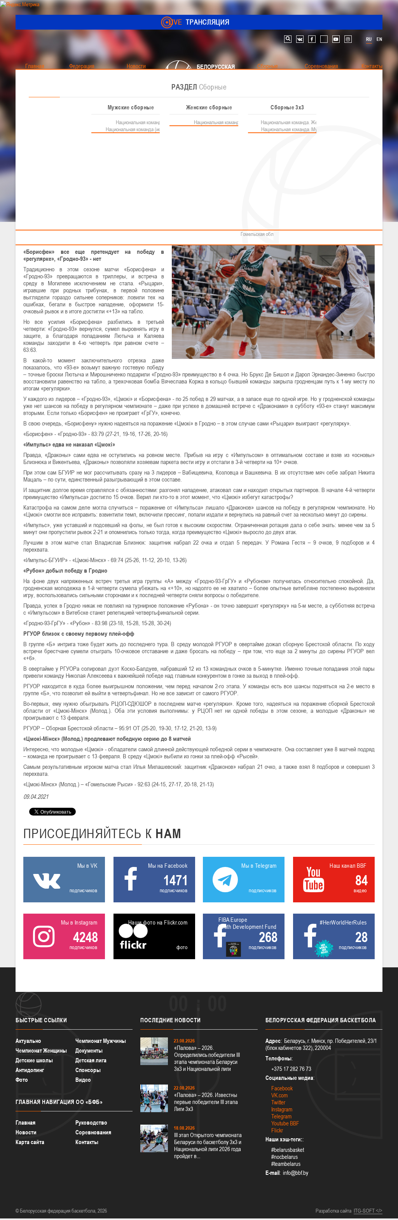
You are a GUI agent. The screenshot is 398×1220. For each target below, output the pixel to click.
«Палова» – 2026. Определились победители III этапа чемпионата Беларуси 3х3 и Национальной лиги (207, 1058)
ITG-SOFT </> (368, 1211)
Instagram (281, 1109)
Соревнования (93, 1132)
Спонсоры (88, 1070)
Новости (26, 1132)
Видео (83, 1079)
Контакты (86, 1142)
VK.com (279, 1095)
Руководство (91, 1122)
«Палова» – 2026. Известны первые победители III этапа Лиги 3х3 (206, 1102)
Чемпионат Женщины (41, 1050)
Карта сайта (30, 1142)
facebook (312, 39)
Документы (89, 1050)
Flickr (277, 1130)
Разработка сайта (333, 1211)
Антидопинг (30, 1070)
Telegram (281, 1116)
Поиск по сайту (288, 39)
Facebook (282, 1088)
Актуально (28, 1040)
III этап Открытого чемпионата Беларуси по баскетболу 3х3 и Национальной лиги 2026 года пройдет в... (208, 1145)
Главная (25, 1122)
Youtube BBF (285, 1123)
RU (369, 39)
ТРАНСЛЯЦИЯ (199, 22)
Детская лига (90, 1060)
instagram (348, 39)
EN (379, 39)
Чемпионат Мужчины (100, 1040)
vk (300, 39)
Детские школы (34, 1060)
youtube (336, 39)
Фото (22, 1079)
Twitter (278, 1102)
